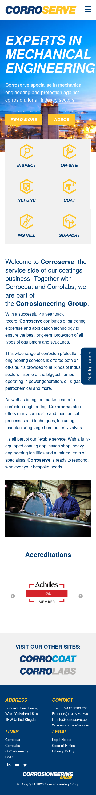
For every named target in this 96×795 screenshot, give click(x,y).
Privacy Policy (63, 751)
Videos (61, 119)
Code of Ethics (63, 745)
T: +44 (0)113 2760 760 (69, 707)
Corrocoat (12, 739)
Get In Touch (89, 365)
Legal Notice (61, 739)
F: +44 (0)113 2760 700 (70, 713)
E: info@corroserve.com (71, 719)
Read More (24, 119)
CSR (9, 756)
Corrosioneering (17, 751)
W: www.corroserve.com (70, 724)
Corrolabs (12, 745)
